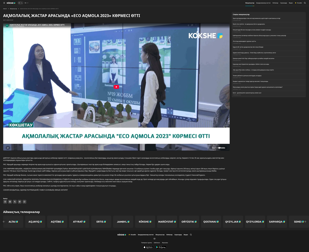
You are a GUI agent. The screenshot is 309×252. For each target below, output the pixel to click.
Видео (291, 3)
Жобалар (275, 3)
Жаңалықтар (249, 3)
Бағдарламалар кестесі (263, 3)
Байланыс (157, 243)
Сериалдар (283, 3)
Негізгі (5, 8)
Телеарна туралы (146, 243)
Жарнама (165, 243)
